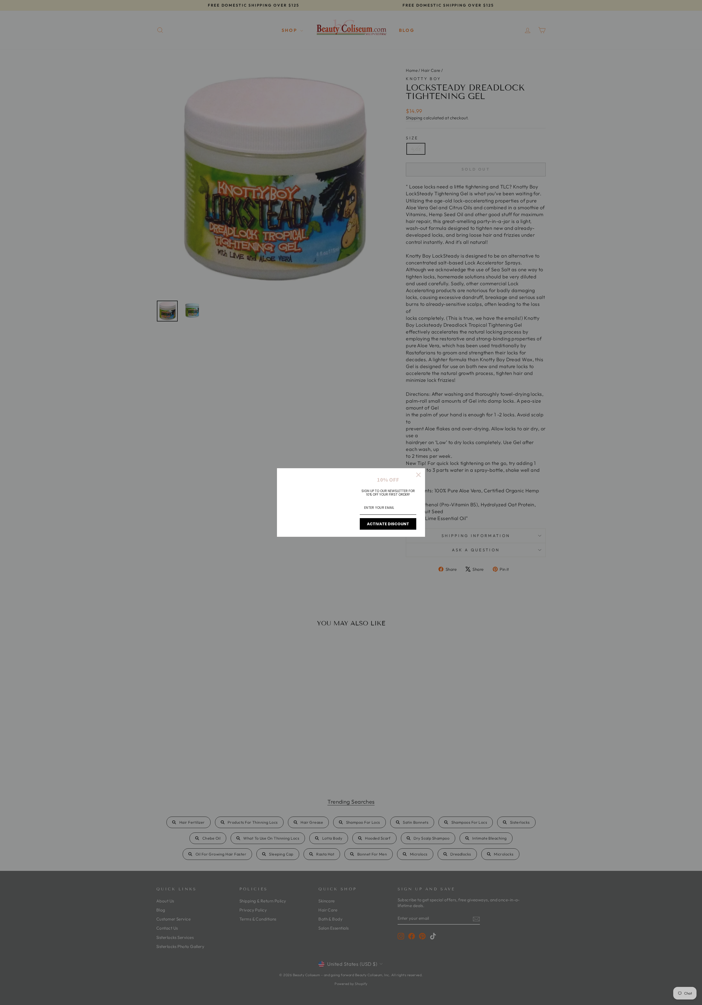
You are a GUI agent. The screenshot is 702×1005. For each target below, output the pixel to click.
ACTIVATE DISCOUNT (388, 524)
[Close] (418, 474)
